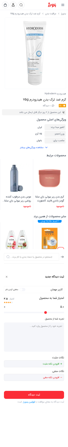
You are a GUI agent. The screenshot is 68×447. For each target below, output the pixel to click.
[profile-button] (21, 5)
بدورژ (63, 13)
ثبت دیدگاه (34, 395)
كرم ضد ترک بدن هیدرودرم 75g (25, 13)
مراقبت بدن (50, 13)
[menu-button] (62, 5)
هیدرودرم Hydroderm (55, 93)
